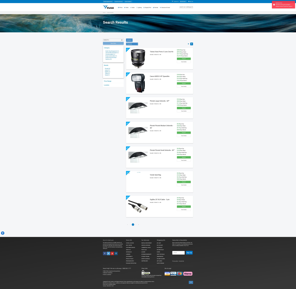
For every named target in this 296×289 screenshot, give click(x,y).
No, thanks (130, 159)
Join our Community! (130, 154)
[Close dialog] (180, 127)
